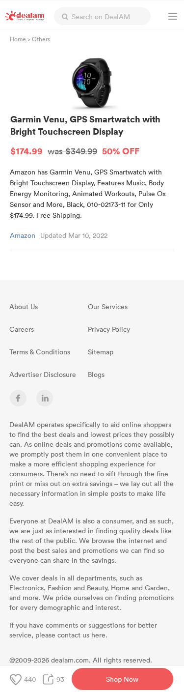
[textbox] (102, 16)
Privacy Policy (109, 329)
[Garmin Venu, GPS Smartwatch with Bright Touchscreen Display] (92, 83)
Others (41, 38)
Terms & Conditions (39, 351)
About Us (23, 306)
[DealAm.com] (24, 16)
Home (18, 38)
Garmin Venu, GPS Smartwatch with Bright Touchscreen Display (85, 135)
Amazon (22, 235)
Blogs (96, 374)
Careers (21, 329)
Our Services (108, 306)
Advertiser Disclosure (42, 374)
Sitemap (100, 351)
